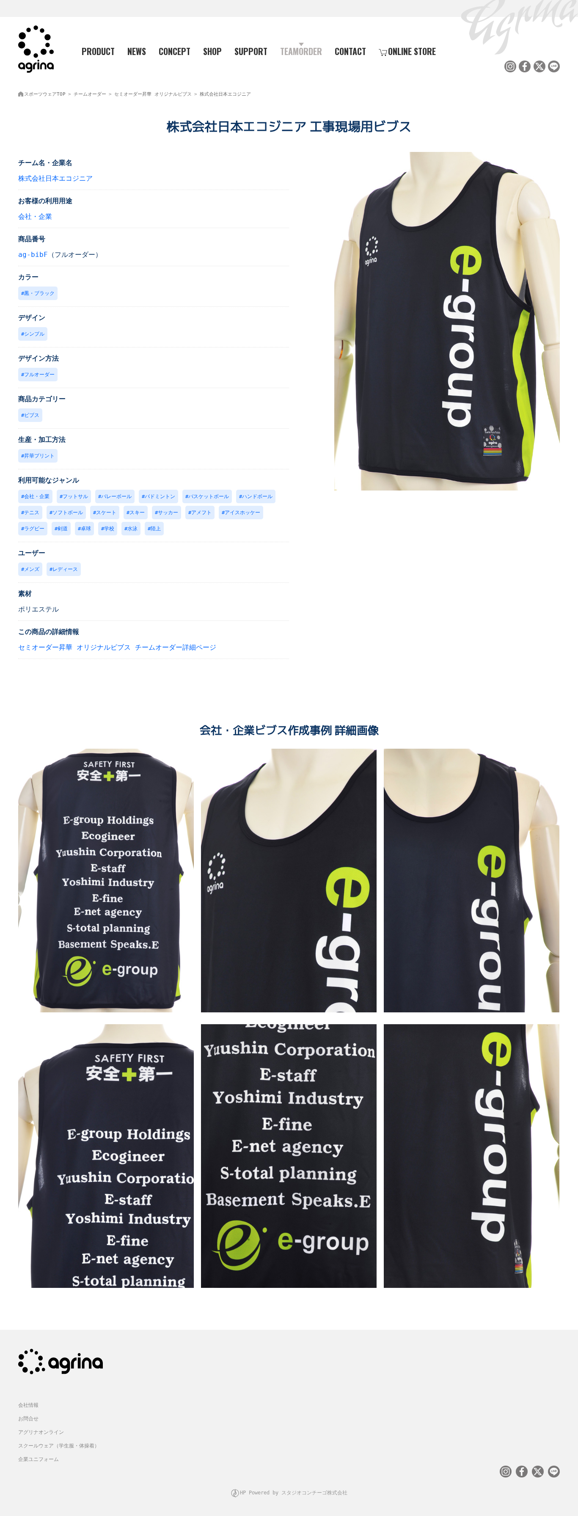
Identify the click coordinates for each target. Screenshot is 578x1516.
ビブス (31, 415)
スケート (106, 512)
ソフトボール (67, 512)
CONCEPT (174, 51)
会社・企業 (35, 216)
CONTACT (350, 51)
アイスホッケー (242, 512)
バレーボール (116, 496)
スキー (137, 512)
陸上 (156, 529)
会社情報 (28, 1405)
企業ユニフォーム (38, 1459)
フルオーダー (39, 375)
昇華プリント (39, 456)
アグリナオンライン (41, 1432)
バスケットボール (208, 496)
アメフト (201, 512)
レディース (65, 569)
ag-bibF (33, 255)
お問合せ (28, 1419)
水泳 (132, 529)
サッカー (168, 512)
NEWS (136, 51)
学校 (109, 529)
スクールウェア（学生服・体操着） (58, 1446)
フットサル (75, 496)
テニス (31, 512)
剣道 (63, 529)
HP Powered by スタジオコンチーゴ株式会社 (293, 1493)
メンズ (31, 569)
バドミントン (160, 496)
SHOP (212, 51)
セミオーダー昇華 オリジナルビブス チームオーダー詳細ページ (117, 647)
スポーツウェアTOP (45, 94)
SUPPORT (250, 51)
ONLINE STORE (412, 51)
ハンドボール (257, 496)
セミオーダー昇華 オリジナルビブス (153, 94)
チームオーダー (90, 94)
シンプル (34, 334)
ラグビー (34, 529)
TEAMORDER (301, 51)
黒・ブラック (39, 293)
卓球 (86, 529)
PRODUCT (98, 51)
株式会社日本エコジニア (225, 94)
